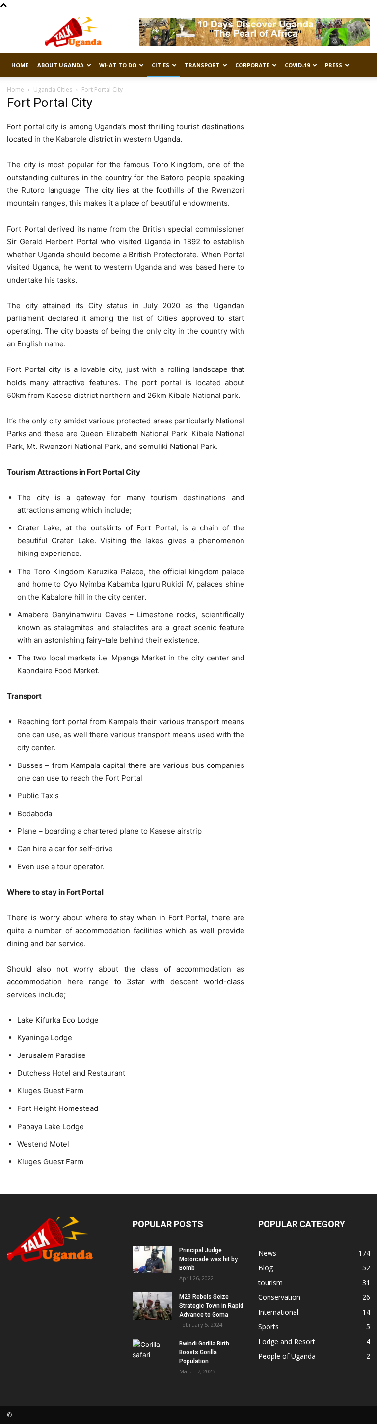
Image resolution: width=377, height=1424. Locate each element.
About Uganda (60, 65)
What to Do (117, 65)
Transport (202, 65)
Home (19, 65)
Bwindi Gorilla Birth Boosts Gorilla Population (204, 1352)
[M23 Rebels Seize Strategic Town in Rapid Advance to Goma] (152, 1306)
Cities (160, 65)
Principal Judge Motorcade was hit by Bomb (208, 1259)
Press (333, 65)
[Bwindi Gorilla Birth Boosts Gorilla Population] (152, 1353)
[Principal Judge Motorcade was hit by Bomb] (152, 1259)
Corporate (252, 65)
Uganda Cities (52, 89)
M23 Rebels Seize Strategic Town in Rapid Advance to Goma (211, 1305)
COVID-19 (297, 65)
